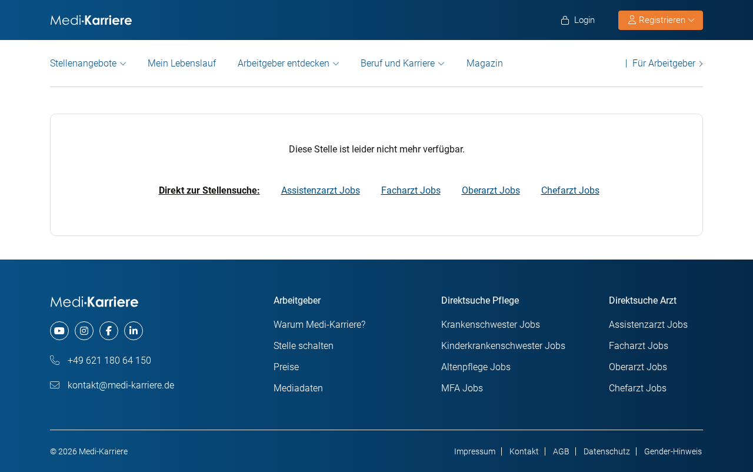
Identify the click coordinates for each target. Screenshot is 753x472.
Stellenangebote (83, 63)
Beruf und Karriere (398, 63)
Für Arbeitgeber (663, 63)
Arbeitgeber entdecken (283, 63)
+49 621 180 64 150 (108, 360)
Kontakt (524, 451)
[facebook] (108, 330)
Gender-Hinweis (673, 451)
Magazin (485, 63)
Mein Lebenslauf (182, 63)
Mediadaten (298, 388)
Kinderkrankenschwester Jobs (503, 345)
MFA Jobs (462, 388)
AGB (561, 451)
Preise (286, 367)
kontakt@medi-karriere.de (119, 385)
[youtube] (59, 330)
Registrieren (662, 20)
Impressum (474, 451)
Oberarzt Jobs (491, 190)
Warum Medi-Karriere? (319, 324)
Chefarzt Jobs (570, 190)
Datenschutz (607, 451)
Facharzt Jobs (411, 190)
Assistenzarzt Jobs (320, 190)
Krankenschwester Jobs (490, 324)
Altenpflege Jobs (476, 367)
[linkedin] (133, 330)
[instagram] (84, 330)
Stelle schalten (304, 345)
